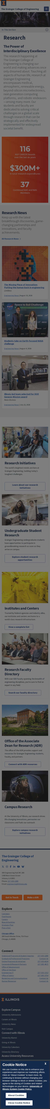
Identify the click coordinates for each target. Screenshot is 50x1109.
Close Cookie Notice (19, 1103)
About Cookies (16, 1095)
